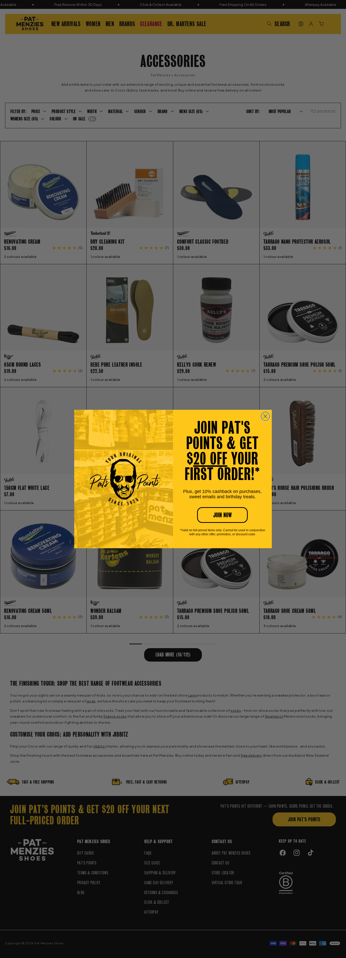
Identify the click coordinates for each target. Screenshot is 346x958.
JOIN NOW (222, 515)
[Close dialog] (265, 416)
